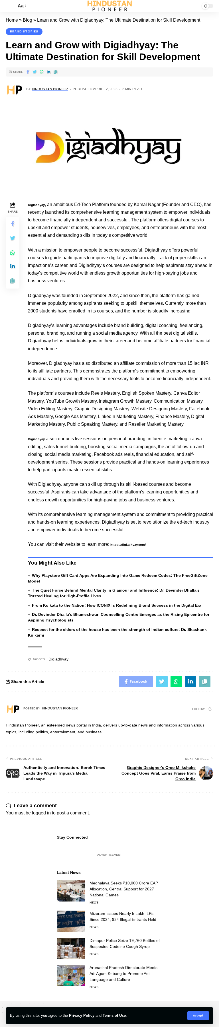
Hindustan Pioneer (50, 89)
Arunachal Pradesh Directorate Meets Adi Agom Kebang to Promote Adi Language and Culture (123, 973)
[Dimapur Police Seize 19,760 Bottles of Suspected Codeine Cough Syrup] (71, 948)
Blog (27, 20)
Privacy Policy (81, 1015)
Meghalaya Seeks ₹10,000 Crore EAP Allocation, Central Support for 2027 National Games (124, 889)
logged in (41, 812)
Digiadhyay (36, 205)
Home (12, 20)
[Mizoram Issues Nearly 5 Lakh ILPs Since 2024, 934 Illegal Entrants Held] (71, 921)
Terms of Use (114, 1015)
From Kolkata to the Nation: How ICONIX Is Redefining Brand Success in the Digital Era (116, 605)
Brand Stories (24, 31)
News (94, 902)
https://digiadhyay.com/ (128, 544)
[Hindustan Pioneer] (110, 6)
